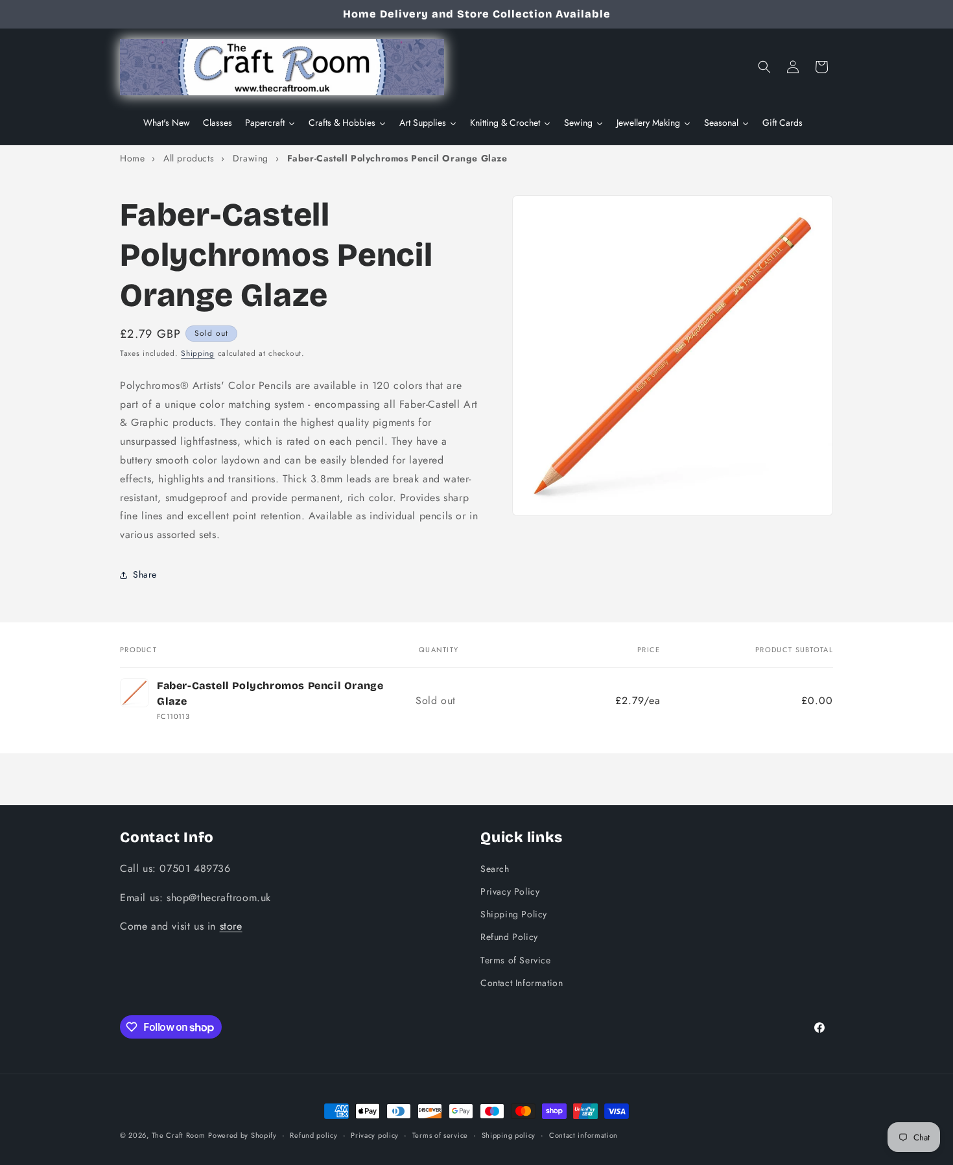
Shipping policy (509, 1135)
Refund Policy (509, 936)
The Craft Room (179, 1135)
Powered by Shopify (242, 1135)
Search (495, 868)
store (231, 926)
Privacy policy (375, 1135)
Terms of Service (515, 960)
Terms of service (440, 1135)
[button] (764, 67)
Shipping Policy (513, 914)
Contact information (583, 1135)
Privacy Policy (509, 891)
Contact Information (521, 982)
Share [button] (145, 574)
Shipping (198, 353)
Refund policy (313, 1135)
